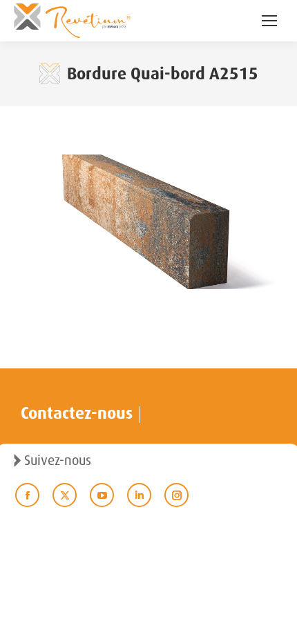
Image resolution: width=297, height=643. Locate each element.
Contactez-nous (77, 413)
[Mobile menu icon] (269, 20)
